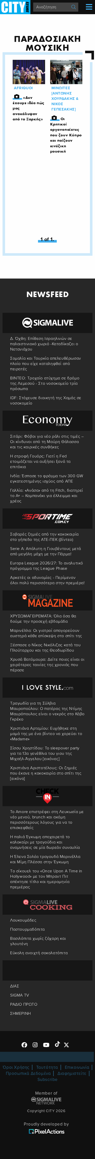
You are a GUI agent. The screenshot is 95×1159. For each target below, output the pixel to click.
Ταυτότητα (47, 1067)
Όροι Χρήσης (16, 1067)
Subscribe (47, 1079)
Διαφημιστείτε (72, 1073)
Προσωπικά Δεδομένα (28, 1073)
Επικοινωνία (77, 1067)
